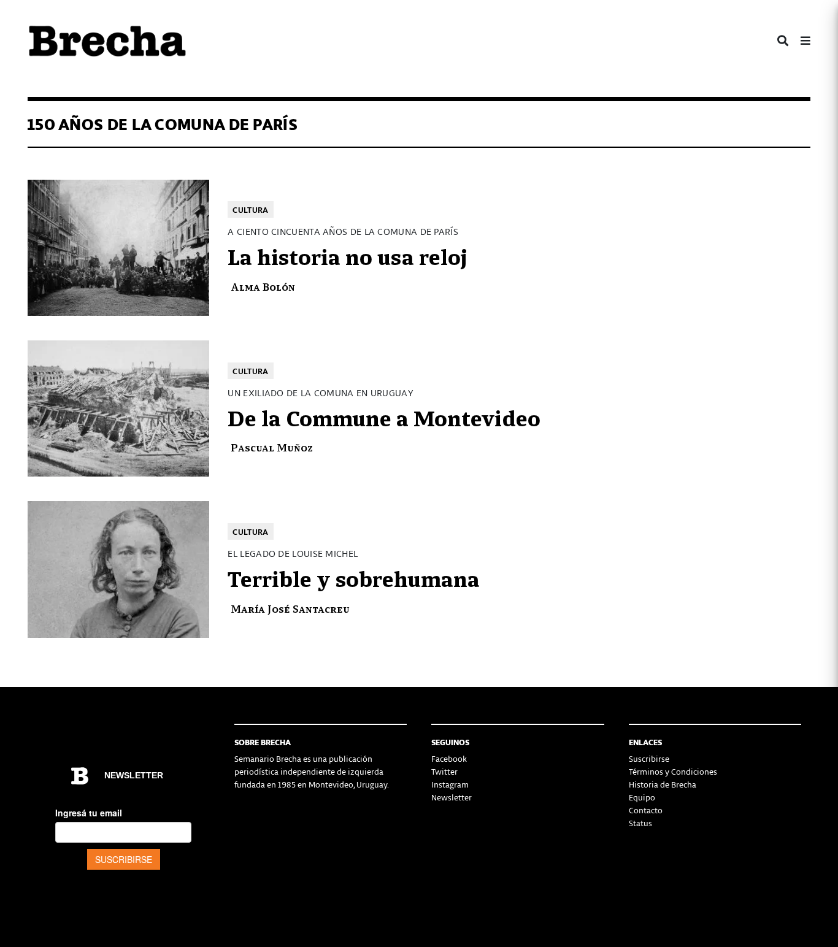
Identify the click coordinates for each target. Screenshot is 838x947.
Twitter (444, 771)
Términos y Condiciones (673, 771)
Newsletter (451, 797)
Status (640, 823)
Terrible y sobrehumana (354, 577)
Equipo (642, 797)
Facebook (449, 758)
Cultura (250, 209)
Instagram (450, 784)
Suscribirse (649, 758)
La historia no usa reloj (347, 255)
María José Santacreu (290, 608)
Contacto (646, 810)
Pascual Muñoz (272, 446)
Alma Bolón (263, 286)
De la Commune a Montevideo (384, 416)
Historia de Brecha (662, 784)
